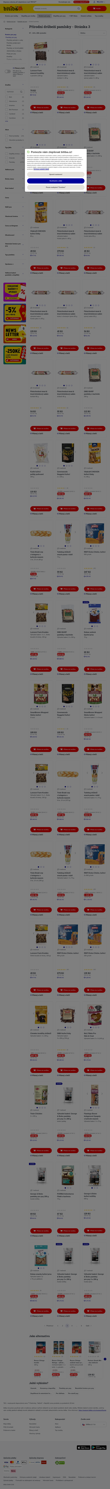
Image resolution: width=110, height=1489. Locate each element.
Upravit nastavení (55, 174)
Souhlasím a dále (56, 181)
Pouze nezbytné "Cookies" (56, 187)
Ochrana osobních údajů (41, 169)
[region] (56, 170)
